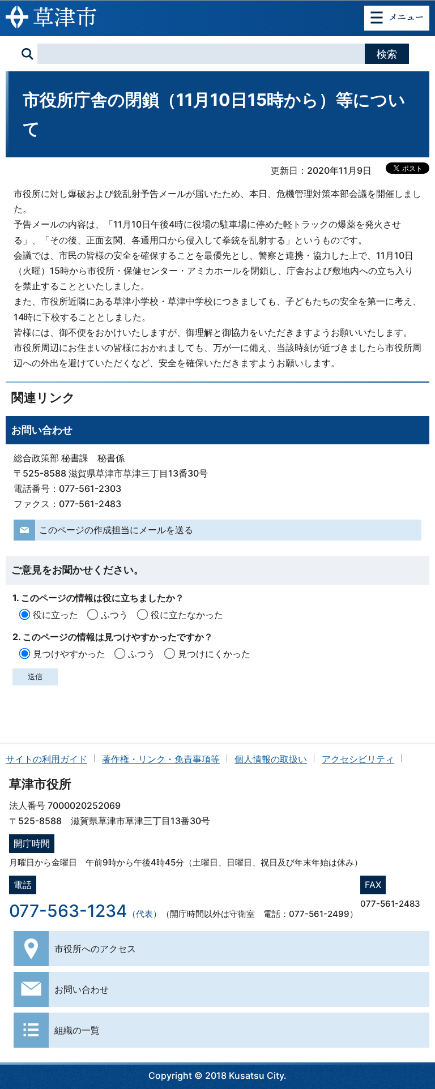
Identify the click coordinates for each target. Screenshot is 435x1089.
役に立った (55, 614)
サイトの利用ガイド (46, 759)
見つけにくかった (214, 653)
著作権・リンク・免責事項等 (161, 759)
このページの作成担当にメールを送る (116, 529)
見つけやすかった (69, 653)
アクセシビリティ (358, 759)
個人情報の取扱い (270, 759)
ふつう (114, 614)
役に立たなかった (187, 614)
